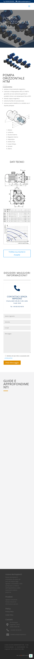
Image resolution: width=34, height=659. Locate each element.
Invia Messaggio (12, 362)
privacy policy (8, 358)
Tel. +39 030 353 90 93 (17, 306)
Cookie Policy (9, 615)
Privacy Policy (9, 611)
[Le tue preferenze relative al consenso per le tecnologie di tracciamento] (31, 656)
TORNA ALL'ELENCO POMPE (17, 253)
